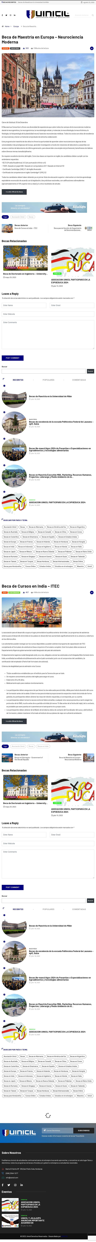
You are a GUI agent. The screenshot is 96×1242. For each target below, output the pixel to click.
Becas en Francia (26, 542)
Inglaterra (21, 268)
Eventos (56, 273)
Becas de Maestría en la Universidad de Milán (33, 2)
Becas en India (9, 547)
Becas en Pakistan (65, 552)
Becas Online (78, 561)
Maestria (80, 566)
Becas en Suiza (61, 557)
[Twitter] (6, 15)
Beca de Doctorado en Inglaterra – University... (24, 273)
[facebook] (2, 15)
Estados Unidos (45, 566)
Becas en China (60, 532)
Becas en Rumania (11, 557)
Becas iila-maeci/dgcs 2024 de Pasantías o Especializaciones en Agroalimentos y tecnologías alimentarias (60, 449)
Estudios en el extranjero (64, 566)
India (5, 592)
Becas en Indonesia (25, 547)
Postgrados (14, 592)
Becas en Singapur (28, 557)
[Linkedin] (14, 15)
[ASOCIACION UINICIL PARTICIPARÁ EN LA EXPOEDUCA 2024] (10, 1205)
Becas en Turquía (26, 561)
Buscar (4, 367)
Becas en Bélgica (28, 532)
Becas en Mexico (26, 552)
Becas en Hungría (78, 542)
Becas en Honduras (61, 542)
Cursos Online (30, 566)
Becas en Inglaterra (44, 547)
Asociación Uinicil (18, 217)
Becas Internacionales (61, 561)
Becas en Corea (76, 532)
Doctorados (9, 268)
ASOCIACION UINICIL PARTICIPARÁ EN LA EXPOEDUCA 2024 (57, 502)
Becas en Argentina (77, 527)
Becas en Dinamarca (30, 537)
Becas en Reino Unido (84, 552)
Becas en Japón (10, 552)
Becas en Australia (11, 532)
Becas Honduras (43, 561)
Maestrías (15, 48)
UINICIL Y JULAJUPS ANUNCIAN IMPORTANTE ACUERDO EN (32, 1220)
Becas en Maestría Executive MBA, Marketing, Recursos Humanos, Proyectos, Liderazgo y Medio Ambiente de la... (60, 476)
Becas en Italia (76, 547)
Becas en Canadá (44, 532)
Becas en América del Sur (56, 527)
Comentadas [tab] (79, 380)
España (31, 472)
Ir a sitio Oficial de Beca (14, 192)
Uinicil (90, 566)
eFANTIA (64, 1236)
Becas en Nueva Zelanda (45, 552)
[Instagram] (10, 15)
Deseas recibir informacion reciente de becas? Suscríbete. (63, 1136)
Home (7, 26)
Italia (31, 394)
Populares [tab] (48, 380)
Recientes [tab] (18, 380)
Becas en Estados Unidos (68, 537)
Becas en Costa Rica (11, 537)
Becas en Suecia (45, 557)
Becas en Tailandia (78, 557)
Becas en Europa (10, 542)
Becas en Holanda (43, 542)
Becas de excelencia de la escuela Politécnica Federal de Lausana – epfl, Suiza (61, 422)
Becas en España (48, 537)
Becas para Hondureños (12, 566)
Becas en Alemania (36, 527)
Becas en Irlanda (61, 547)
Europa (16, 26)
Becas (31, 217)
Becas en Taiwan (10, 561)
